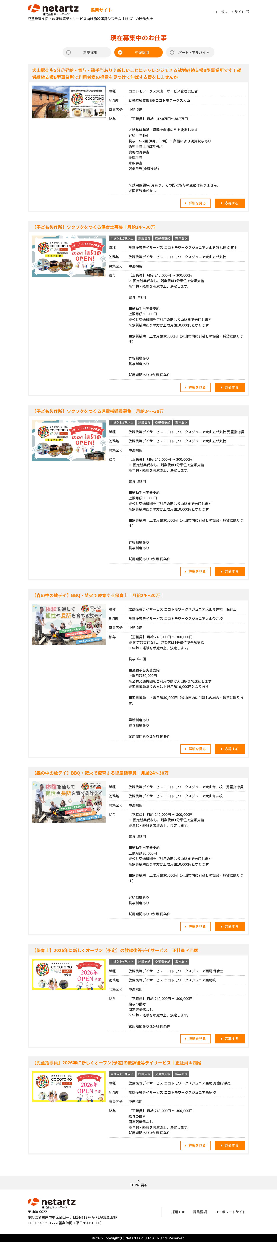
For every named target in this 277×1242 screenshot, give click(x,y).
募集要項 (200, 1211)
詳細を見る (197, 202)
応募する (231, 202)
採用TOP (178, 1211)
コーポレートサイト (229, 11)
